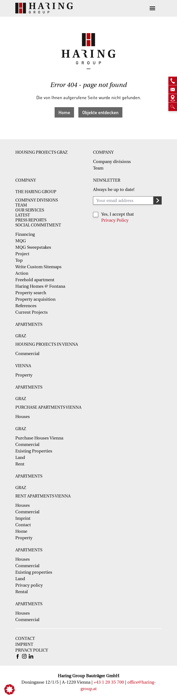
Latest (22, 215)
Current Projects (31, 312)
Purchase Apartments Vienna (48, 407)
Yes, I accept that (117, 214)
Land (20, 457)
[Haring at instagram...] (24, 656)
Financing (25, 234)
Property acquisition (35, 299)
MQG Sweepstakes (33, 247)
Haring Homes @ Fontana (40, 286)
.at (94, 688)
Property (23, 375)
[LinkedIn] (31, 656)
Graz (20, 336)
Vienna (23, 365)
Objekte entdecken (100, 112)
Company (103, 152)
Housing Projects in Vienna (46, 344)
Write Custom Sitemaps (38, 266)
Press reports (30, 220)
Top (19, 260)
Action (21, 273)
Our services (29, 210)
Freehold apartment (34, 279)
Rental (21, 591)
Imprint (22, 518)
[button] (9, 689)
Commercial (27, 353)
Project (22, 253)
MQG (20, 240)
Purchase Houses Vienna (39, 438)
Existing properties (33, 572)
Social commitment (38, 225)
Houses (22, 416)
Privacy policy (29, 585)
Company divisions (112, 161)
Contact (23, 524)
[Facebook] (17, 656)
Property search (30, 292)
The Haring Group (35, 191)
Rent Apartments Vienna (43, 496)
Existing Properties (33, 451)
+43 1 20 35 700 (109, 682)
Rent (19, 464)
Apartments (28, 324)
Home (64, 112)
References (25, 305)
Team (98, 168)
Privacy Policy (114, 220)
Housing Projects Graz (41, 152)
